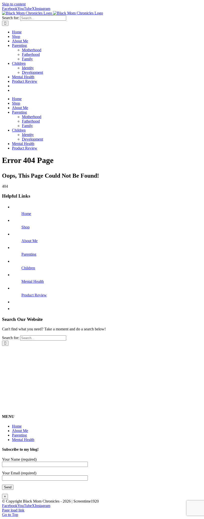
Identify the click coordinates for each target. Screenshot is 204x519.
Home (26, 214)
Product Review (34, 295)
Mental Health (32, 281)
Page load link (13, 510)
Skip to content (14, 4)
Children (28, 268)
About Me (29, 241)
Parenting (28, 254)
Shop (25, 227)
